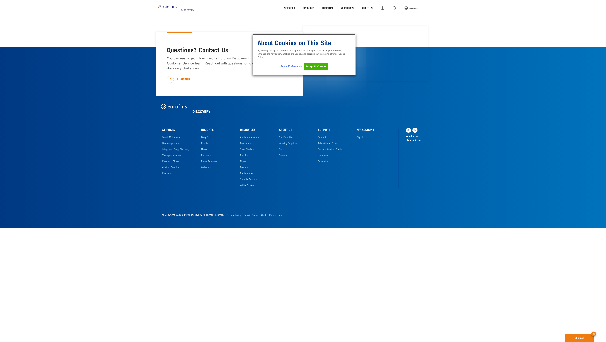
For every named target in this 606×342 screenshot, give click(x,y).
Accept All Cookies (316, 66)
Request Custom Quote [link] (330, 149)
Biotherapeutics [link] (170, 143)
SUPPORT (324, 130)
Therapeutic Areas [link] (171, 155)
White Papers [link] (247, 185)
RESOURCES (248, 130)
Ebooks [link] (244, 155)
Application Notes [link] (249, 137)
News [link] (204, 149)
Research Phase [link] (170, 161)
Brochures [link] (245, 143)
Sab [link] (281, 149)
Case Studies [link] (247, 149)
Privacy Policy (234, 215)
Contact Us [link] (324, 137)
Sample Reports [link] (248, 179)
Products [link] (166, 173)
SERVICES (168, 130)
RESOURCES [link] (347, 8)
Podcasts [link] (206, 155)
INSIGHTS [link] (327, 8)
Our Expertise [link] (286, 137)
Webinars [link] (206, 167)
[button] (593, 332)
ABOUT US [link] (367, 8)
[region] (304, 54)
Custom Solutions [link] (171, 167)
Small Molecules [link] (171, 137)
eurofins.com (412, 136)
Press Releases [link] (209, 161)
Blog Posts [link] (206, 137)
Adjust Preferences (291, 66)
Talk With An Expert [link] (328, 143)
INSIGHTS (207, 130)
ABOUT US (285, 130)
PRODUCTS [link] (308, 8)
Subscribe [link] (323, 161)
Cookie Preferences (271, 215)
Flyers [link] (243, 161)
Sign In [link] (360, 137)
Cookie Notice (251, 215)
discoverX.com (413, 140)
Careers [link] (283, 155)
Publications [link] (246, 173)
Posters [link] (244, 167)
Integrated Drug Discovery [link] (176, 149)
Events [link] (204, 143)
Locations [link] (323, 155)
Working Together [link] (288, 143)
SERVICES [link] (289, 8)
